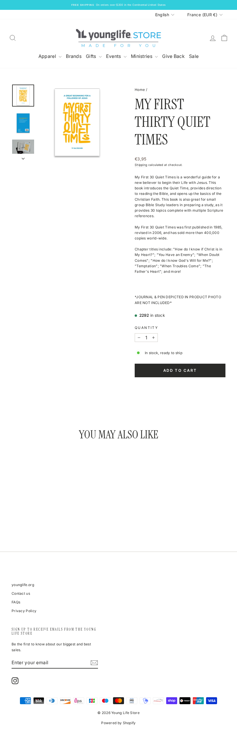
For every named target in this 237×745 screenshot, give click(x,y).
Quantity (146, 327)
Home (140, 89)
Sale (194, 56)
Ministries (142, 56)
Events (114, 56)
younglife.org (23, 585)
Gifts (91, 56)
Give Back (173, 56)
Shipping (141, 164)
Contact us (21, 593)
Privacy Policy (24, 611)
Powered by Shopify (118, 723)
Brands (74, 56)
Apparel (47, 56)
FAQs (16, 602)
